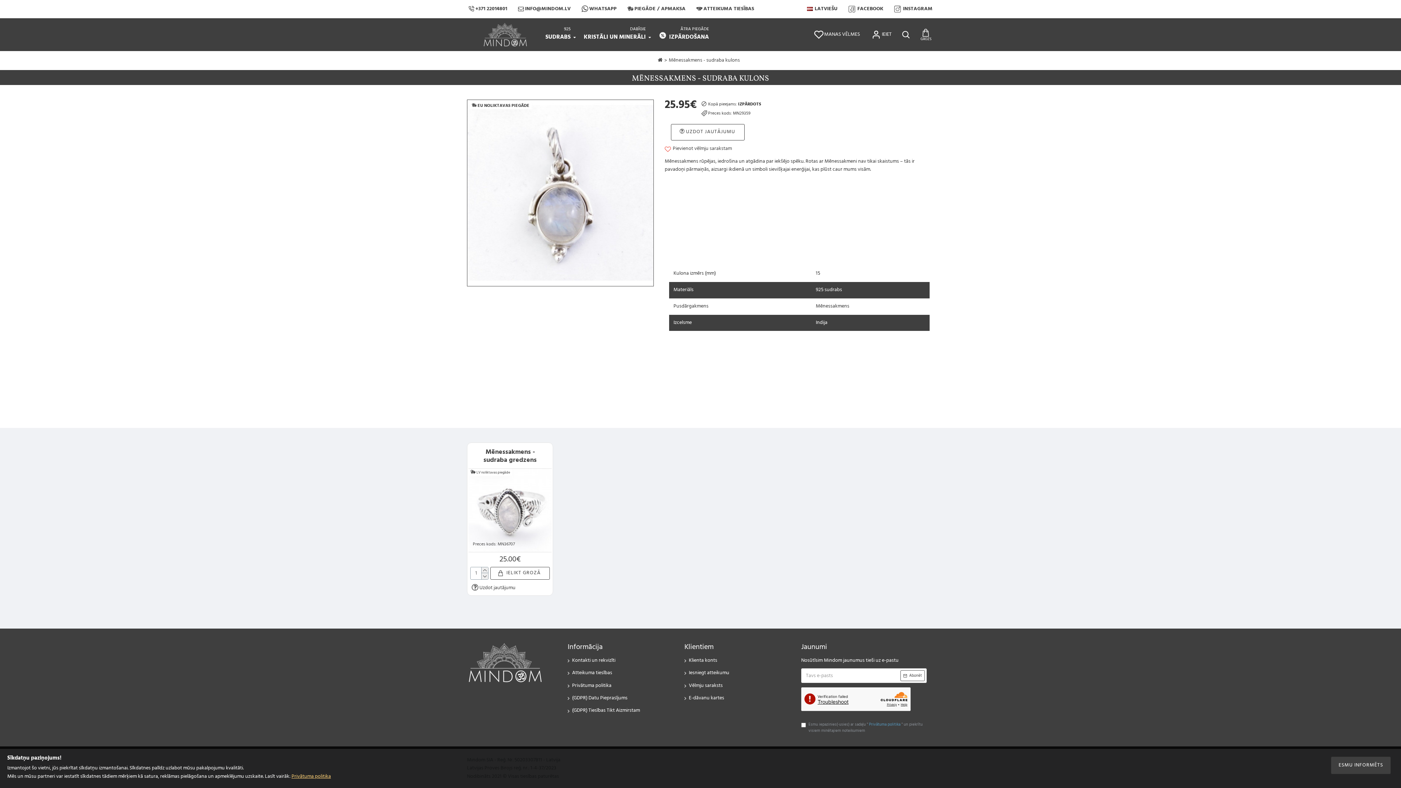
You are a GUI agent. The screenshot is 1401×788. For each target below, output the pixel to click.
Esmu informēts (1361, 765)
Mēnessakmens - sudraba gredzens (510, 456)
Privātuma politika (311, 777)
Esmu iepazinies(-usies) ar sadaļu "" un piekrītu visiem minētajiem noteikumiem (865, 728)
